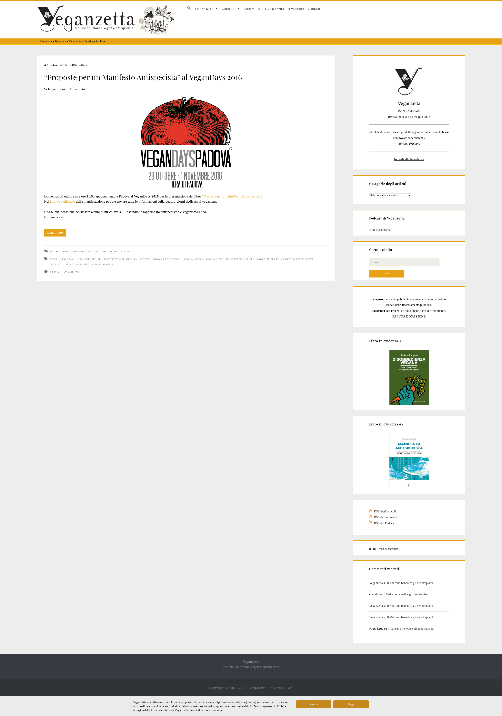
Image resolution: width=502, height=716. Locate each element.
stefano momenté (76, 264)
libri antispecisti (89, 259)
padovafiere (214, 259)
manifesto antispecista (120, 259)
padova (145, 259)
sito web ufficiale (62, 201)
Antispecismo (58, 251)
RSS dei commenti (385, 517)
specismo (55, 264)
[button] (189, 9)
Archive (100, 41)
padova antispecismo (166, 259)
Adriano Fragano (62, 259)
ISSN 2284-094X (409, 111)
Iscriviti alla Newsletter (409, 159)
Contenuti (229, 8)
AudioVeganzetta (380, 229)
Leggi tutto (56, 233)
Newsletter (296, 8)
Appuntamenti (80, 251)
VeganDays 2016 (103, 264)
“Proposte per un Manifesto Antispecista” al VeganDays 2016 (143, 77)
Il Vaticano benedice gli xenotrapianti (410, 583)
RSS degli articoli (385, 511)
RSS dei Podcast (384, 523)
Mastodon (75, 41)
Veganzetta (376, 583)
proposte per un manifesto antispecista (285, 259)
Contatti (314, 8)
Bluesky (88, 41)
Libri (247, 8)
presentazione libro (240, 259)
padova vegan (193, 259)
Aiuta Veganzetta (271, 8)
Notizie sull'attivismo (118, 251)
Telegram (60, 41)
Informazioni (205, 8)
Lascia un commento (64, 272)
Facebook (46, 41)
